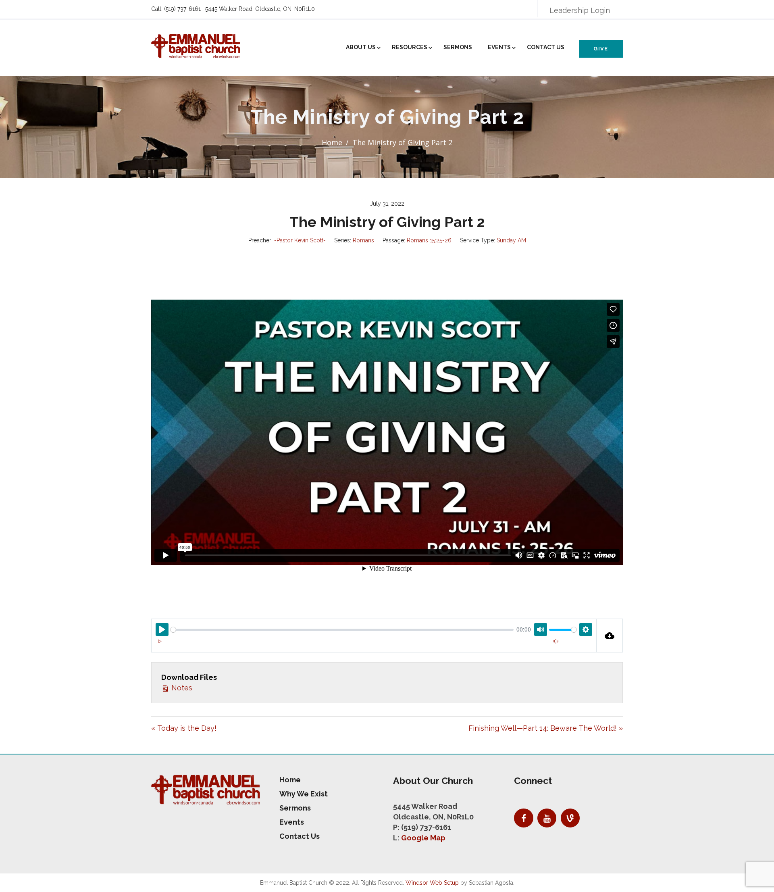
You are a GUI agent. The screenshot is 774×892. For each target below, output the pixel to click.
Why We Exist (303, 794)
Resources (409, 47)
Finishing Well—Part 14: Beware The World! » (545, 728)
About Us (361, 47)
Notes (180, 688)
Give (600, 49)
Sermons (457, 47)
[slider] (342, 630)
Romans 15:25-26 (429, 240)
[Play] (160, 641)
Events (499, 47)
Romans (363, 240)
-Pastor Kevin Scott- (300, 240)
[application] (374, 646)
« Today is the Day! (183, 728)
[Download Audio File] (610, 635)
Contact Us (545, 47)
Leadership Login (579, 10)
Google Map (423, 838)
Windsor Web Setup (432, 882)
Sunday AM (511, 240)
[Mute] (556, 641)
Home (332, 142)
